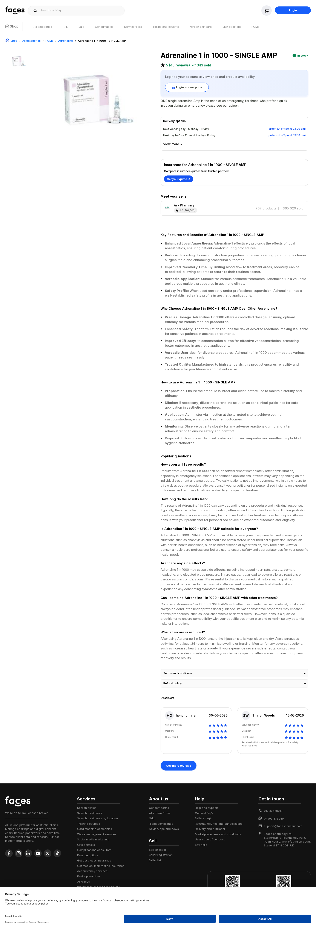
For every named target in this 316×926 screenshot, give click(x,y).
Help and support (206, 807)
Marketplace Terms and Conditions (218, 834)
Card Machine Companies (94, 829)
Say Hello (201, 844)
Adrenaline (65, 40)
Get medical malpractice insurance (100, 866)
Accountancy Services (92, 871)
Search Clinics (86, 807)
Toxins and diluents (166, 26)
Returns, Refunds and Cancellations (218, 823)
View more (171, 144)
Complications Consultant (94, 850)
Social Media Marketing (93, 839)
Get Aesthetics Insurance (94, 860)
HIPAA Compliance (161, 823)
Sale (81, 26)
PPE (65, 26)
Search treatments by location (97, 818)
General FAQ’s (204, 813)
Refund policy (172, 683)
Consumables (104, 26)
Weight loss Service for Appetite (98, 887)
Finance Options (88, 855)
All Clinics (83, 881)
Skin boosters (231, 26)
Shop (14, 40)
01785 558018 (273, 810)
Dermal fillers (133, 26)
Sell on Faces (158, 849)
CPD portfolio (86, 844)
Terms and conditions (177, 673)
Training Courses (88, 823)
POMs (255, 26)
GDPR (152, 818)
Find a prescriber (88, 876)
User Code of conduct (210, 839)
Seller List (155, 860)
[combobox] (81, 10)
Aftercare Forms (159, 813)
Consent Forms (159, 807)
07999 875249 (274, 818)
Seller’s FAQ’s (203, 818)
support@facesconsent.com (283, 826)
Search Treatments (89, 813)
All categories (43, 26)
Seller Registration (161, 855)
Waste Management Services (96, 834)
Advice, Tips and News (164, 829)
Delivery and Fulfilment (210, 829)
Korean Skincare (201, 26)
